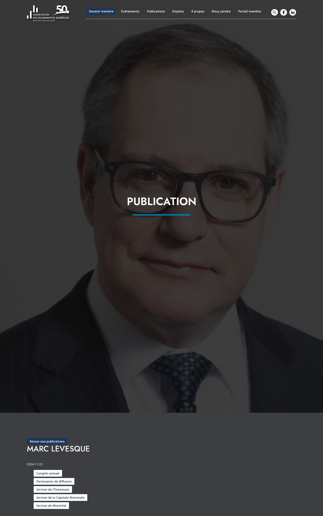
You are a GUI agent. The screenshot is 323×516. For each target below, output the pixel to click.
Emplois (178, 11)
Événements (130, 11)
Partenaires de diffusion (54, 481)
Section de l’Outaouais (52, 489)
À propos (197, 11)
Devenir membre (101, 11)
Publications (156, 11)
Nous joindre (221, 11)
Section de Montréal (51, 506)
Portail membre (249, 11)
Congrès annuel (47, 473)
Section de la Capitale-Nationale (60, 497)
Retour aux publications (47, 441)
